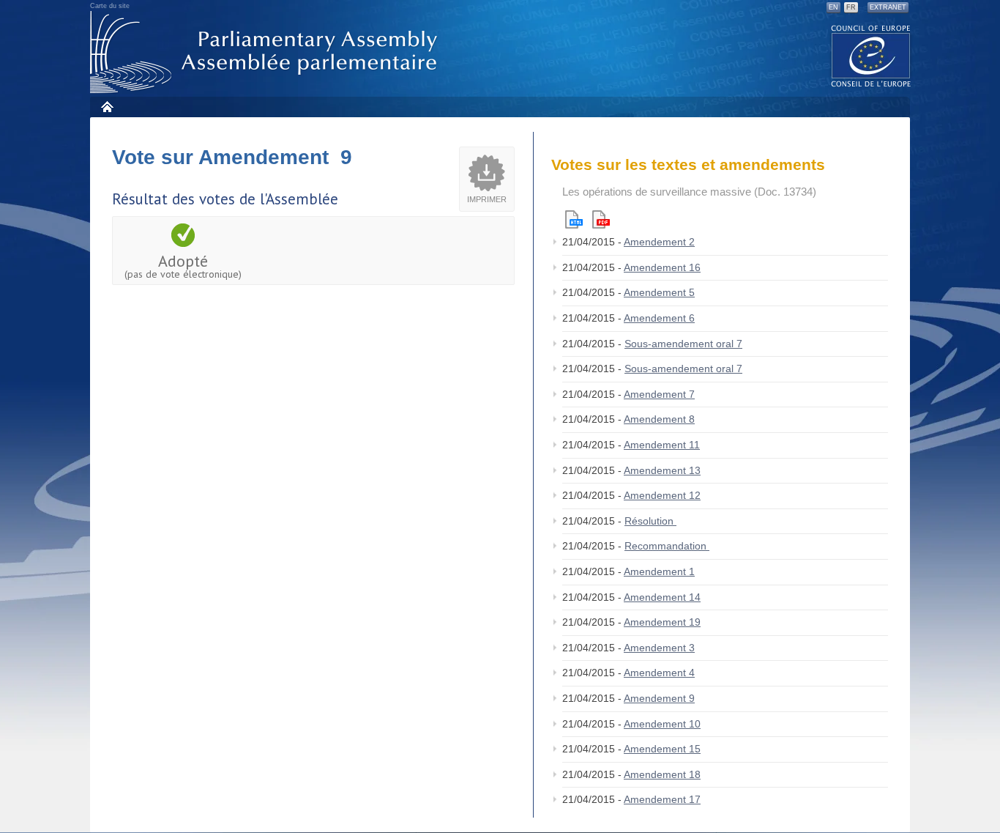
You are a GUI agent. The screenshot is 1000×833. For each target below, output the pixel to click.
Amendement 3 (659, 648)
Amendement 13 (662, 470)
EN (833, 7)
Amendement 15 (662, 749)
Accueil (106, 106)
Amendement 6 (659, 318)
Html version (574, 219)
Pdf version (601, 219)
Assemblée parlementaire (266, 52)
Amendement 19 (662, 622)
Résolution (650, 521)
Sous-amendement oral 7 (683, 343)
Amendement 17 (662, 799)
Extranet (888, 7)
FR (851, 7)
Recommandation (666, 546)
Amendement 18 (662, 774)
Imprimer (487, 199)
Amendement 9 (659, 698)
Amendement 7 (659, 394)
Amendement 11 (662, 445)
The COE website (871, 55)
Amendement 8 (659, 419)
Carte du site (110, 6)
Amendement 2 (659, 242)
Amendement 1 (659, 571)
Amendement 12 (662, 495)
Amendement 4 (659, 672)
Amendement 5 (659, 292)
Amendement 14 (662, 597)
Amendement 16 (662, 267)
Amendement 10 (662, 724)
